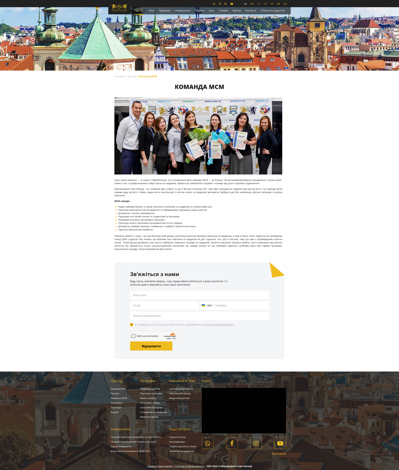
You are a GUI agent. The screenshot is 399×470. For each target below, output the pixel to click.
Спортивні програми (151, 407)
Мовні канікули (148, 398)
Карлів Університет (121, 446)
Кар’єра (237, 10)
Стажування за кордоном (153, 412)
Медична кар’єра (149, 416)
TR (272, 3)
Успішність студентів (272, 10)
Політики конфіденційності (219, 324)
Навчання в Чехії (182, 381)
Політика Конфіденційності (189, 466)
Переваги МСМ (119, 398)
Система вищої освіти (181, 388)
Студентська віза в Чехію (182, 446)
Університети (182, 10)
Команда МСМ (118, 388)
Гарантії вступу (177, 437)
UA (245, 3)
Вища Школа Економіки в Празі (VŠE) (130, 451)
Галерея (223, 10)
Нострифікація (177, 441)
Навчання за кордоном (181, 451)
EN (252, 3)
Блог (211, 10)
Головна (119, 76)
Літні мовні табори (150, 402)
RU (285, 3)
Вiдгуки (114, 412)
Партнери (116, 407)
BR (278, 3)
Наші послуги (179, 429)
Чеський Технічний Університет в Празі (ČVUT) (136, 437)
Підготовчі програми (151, 393)
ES (259, 3)
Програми (164, 10)
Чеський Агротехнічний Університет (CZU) (133, 441)
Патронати (116, 402)
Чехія (151, 10)
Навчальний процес (180, 393)
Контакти (250, 10)
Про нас (139, 10)
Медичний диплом (179, 398)
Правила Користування (160, 466)
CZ (265, 3)
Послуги (199, 10)
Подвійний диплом (150, 388)
